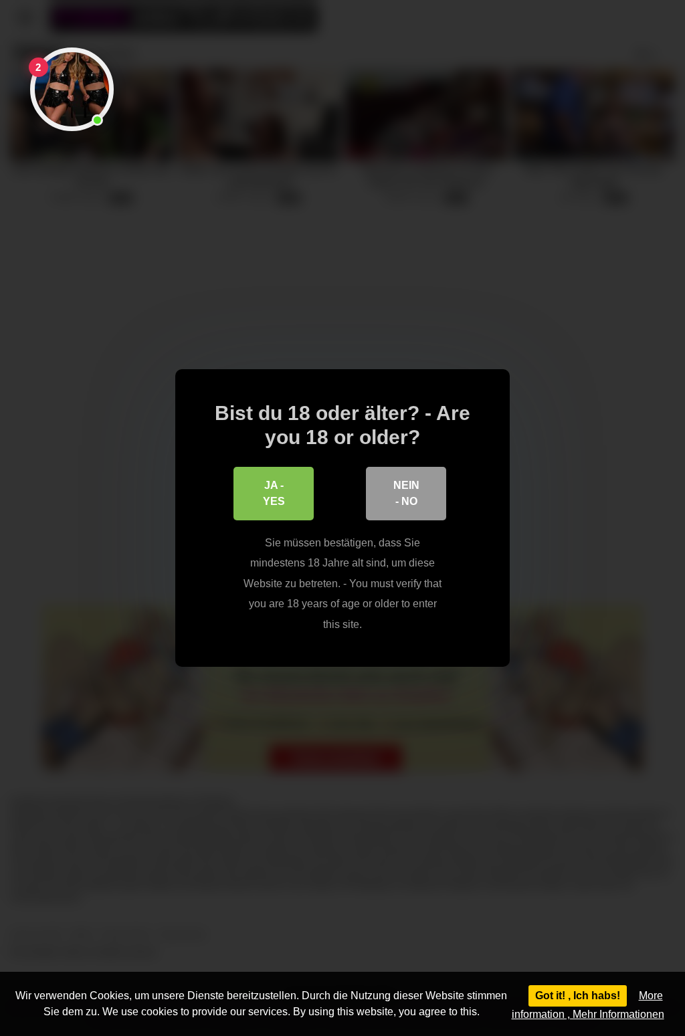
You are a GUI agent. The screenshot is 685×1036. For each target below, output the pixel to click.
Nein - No (406, 493)
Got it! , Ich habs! (577, 995)
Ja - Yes (274, 493)
